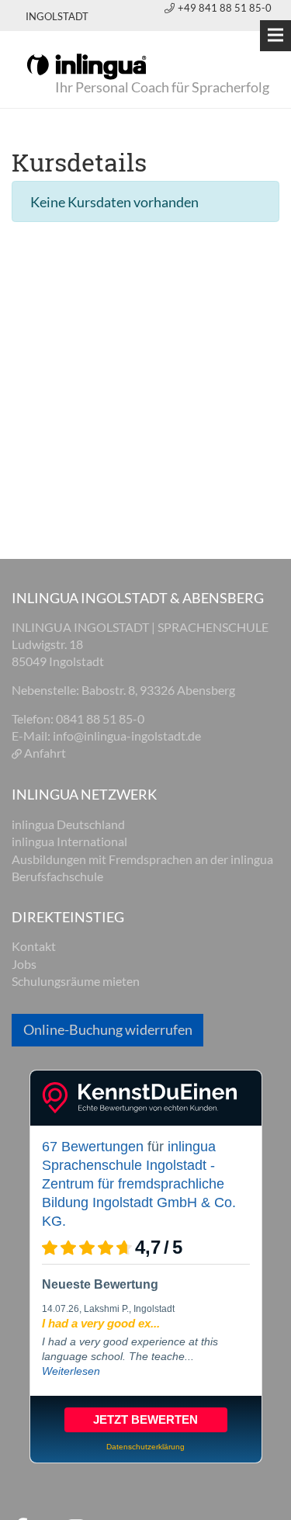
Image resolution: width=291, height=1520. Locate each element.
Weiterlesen (71, 1371)
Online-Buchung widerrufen (107, 1029)
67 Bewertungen (93, 1146)
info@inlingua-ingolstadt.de (127, 735)
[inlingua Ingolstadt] (86, 65)
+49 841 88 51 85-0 (225, 8)
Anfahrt (45, 752)
